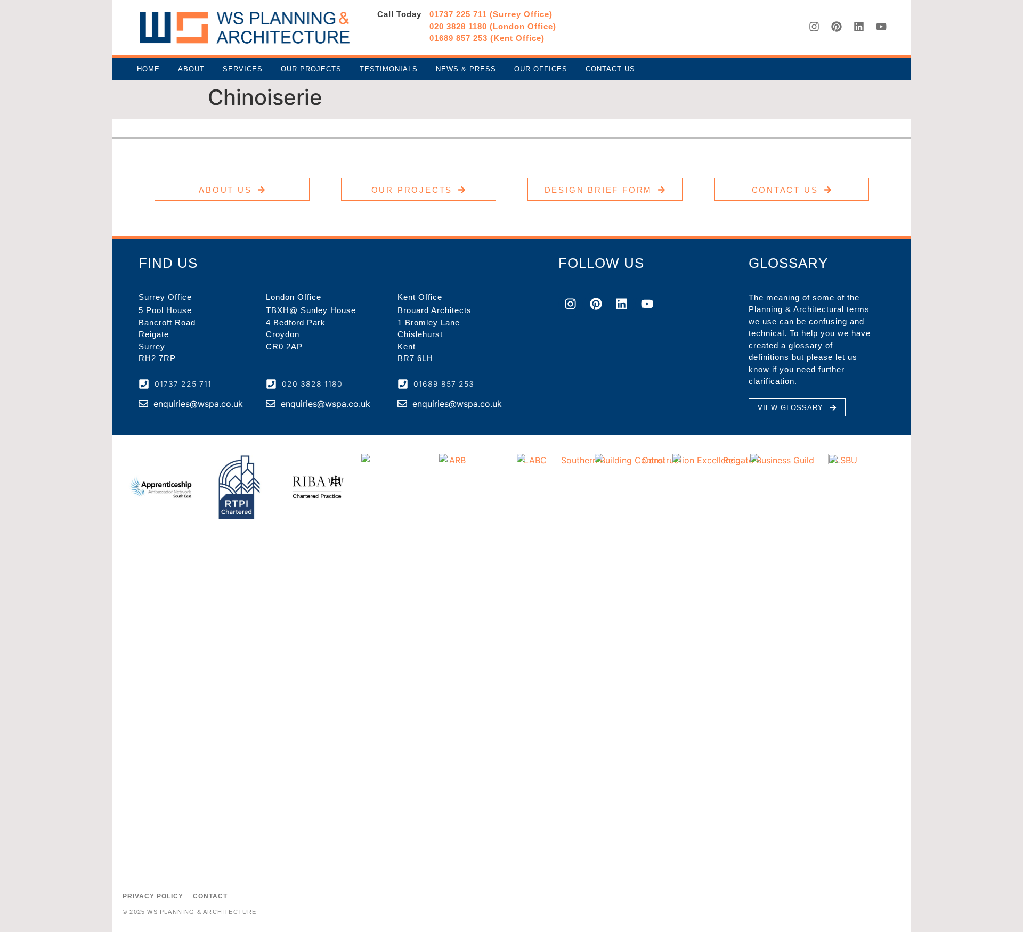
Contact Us (610, 69)
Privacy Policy (153, 896)
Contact (210, 896)
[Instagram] (814, 26)
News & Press (466, 69)
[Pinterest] (836, 26)
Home (148, 69)
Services (243, 69)
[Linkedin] (859, 26)
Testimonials (389, 69)
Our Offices (540, 69)
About (191, 69)
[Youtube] (881, 26)
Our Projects (311, 69)
